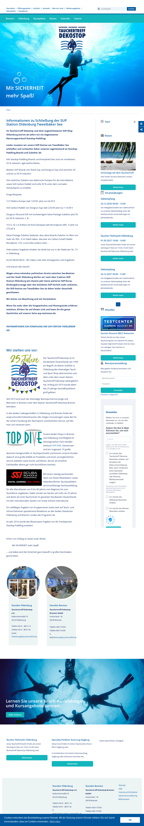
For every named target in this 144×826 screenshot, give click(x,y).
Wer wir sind (57, 8)
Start (8, 110)
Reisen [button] (53, 18)
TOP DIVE (56, 445)
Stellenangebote (73, 8)
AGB (120, 788)
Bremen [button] (10, 18)
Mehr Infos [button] (55, 821)
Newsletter (11, 11)
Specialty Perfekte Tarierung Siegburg (70, 739)
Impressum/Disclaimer (128, 792)
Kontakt (46, 8)
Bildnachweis (124, 799)
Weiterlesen (118, 187)
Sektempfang (108, 198)
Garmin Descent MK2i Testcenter (117, 333)
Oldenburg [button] (23, 18)
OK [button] (130, 820)
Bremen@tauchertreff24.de (65, 637)
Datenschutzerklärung (128, 795)
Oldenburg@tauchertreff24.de (24, 636)
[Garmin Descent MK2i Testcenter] (118, 323)
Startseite (10, 8)
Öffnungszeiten (24, 8)
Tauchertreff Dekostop (72, 40)
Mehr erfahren (15, 714)
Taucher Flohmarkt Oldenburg (117, 235)
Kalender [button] (65, 18)
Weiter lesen (118, 225)
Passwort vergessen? (109, 394)
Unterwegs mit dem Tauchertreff (117, 172)
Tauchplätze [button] (39, 18)
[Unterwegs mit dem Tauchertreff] (118, 156)
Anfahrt (36, 8)
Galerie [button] (78, 18)
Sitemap (122, 785)
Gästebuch (23, 11)
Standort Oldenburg (22, 605)
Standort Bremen (58, 605)
